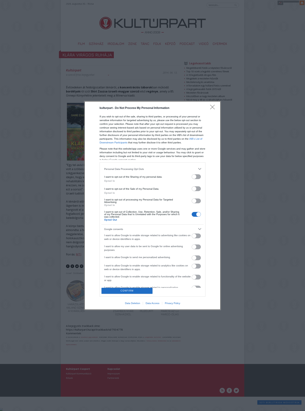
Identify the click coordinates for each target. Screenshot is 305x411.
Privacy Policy (172, 303)
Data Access (152, 303)
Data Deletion (132, 303)
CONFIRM (127, 290)
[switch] (196, 176)
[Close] (213, 108)
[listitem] (152, 169)
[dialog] (152, 205)
